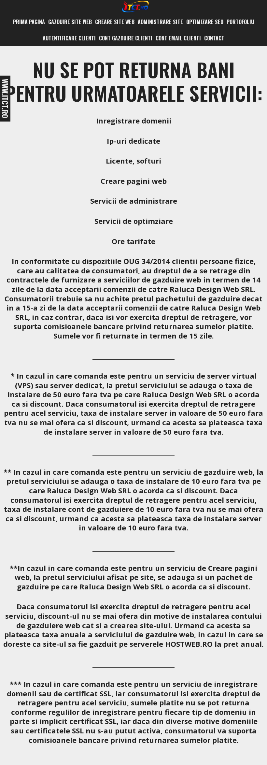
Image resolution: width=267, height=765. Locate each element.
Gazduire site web (70, 22)
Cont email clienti (178, 38)
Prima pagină (29, 22)
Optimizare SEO (204, 22)
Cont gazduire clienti (125, 38)
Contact (214, 38)
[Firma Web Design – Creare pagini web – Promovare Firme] (134, 6)
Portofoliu (240, 22)
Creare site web (114, 22)
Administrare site (160, 22)
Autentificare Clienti (69, 38)
